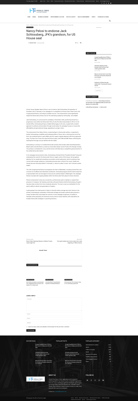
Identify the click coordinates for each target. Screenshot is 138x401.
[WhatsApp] (48, 47)
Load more (98, 90)
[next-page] (30, 289)
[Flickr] (95, 380)
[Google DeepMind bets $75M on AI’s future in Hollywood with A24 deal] (90, 59)
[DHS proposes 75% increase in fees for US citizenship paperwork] (73, 274)
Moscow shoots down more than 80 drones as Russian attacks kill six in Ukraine (103, 75)
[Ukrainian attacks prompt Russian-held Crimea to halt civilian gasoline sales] (90, 67)
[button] (110, 21)
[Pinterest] (45, 47)
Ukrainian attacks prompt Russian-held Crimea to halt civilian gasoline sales (101, 67)
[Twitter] (106, 3)
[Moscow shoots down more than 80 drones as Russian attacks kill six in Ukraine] (90, 76)
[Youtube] (111, 3)
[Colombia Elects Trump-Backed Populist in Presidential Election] (54, 274)
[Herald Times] (27, 43)
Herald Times (33, 42)
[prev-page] (27, 289)
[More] (52, 47)
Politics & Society (34, 25)
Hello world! (103, 107)
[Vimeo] (108, 3)
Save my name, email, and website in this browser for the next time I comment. (48, 326)
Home (27, 25)
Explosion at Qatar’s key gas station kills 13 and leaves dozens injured (103, 84)
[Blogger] (87, 380)
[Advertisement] (82, 10)
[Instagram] (104, 3)
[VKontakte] (103, 380)
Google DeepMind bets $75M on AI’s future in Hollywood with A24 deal (103, 59)
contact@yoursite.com (60, 391)
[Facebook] (102, 3)
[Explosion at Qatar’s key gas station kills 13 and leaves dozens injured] (90, 84)
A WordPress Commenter (92, 107)
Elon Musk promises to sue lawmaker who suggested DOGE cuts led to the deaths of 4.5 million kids (35, 284)
